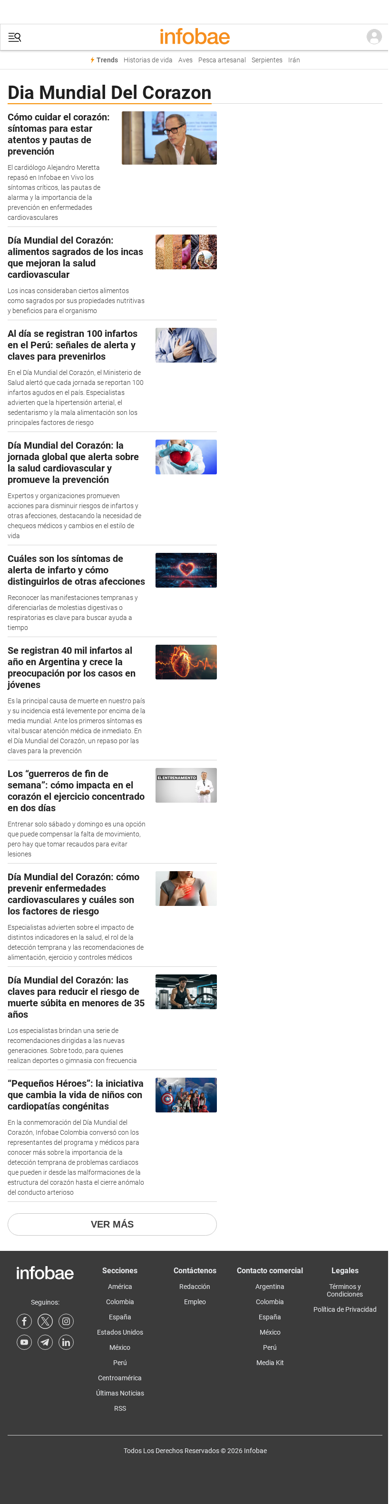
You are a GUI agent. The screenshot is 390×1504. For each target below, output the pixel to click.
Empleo (195, 1302)
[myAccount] (374, 37)
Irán (294, 60)
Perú (120, 1362)
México (119, 1347)
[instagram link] (66, 1321)
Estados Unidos (120, 1332)
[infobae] (195, 37)
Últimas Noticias (120, 1393)
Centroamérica (120, 1378)
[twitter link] (45, 1321)
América (120, 1286)
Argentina (269, 1286)
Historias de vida (148, 60)
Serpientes (267, 60)
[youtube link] (24, 1342)
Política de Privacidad (345, 1309)
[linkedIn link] (66, 1342)
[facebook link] (24, 1321)
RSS (120, 1408)
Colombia (120, 1302)
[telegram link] (45, 1342)
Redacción (194, 1286)
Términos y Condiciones (345, 1290)
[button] (14, 37)
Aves (185, 60)
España (120, 1317)
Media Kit (270, 1362)
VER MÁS (112, 1224)
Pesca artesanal (222, 60)
